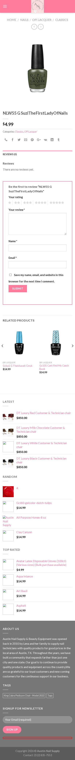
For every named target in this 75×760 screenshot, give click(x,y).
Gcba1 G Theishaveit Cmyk (17, 365)
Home (11, 19)
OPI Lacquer (41, 19)
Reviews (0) (10, 154)
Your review (17, 209)
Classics (61, 19)
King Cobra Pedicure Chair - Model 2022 (24, 695)
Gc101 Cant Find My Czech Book (54, 367)
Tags (50, 695)
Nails (24, 19)
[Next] (72, 353)
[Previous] (2, 353)
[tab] (37, 154)
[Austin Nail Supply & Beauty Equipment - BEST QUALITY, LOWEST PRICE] (37, 6)
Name (13, 241)
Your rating (16, 197)
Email (13, 257)
